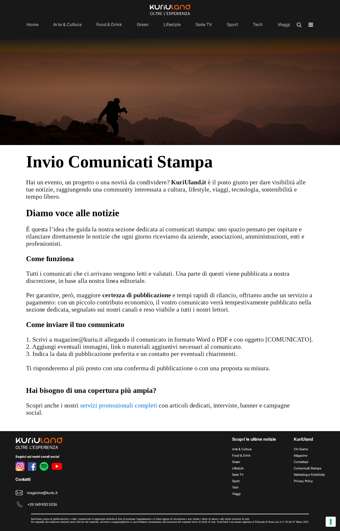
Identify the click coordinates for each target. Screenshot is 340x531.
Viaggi (284, 24)
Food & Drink (109, 24)
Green (143, 24)
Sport (232, 24)
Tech (258, 24)
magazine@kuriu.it (42, 493)
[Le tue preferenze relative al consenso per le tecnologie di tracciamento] (331, 522)
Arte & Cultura (67, 24)
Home (33, 24)
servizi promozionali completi (118, 405)
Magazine (300, 455)
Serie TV (204, 24)
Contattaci (301, 462)
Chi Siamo (301, 449)
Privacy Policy (303, 481)
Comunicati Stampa (307, 468)
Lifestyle (172, 24)
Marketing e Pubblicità (309, 475)
